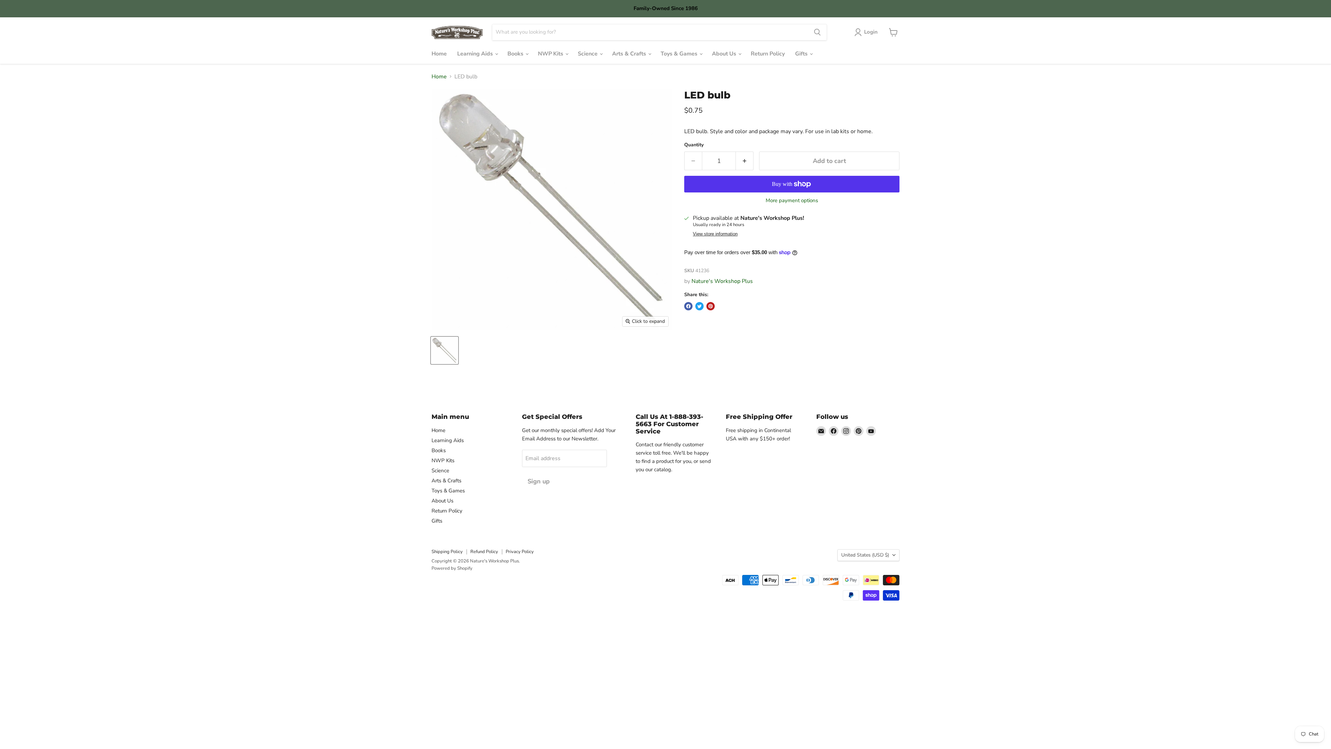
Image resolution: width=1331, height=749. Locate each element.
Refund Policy (484, 552)
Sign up (539, 481)
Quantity (694, 145)
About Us (725, 54)
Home (439, 54)
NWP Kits (551, 54)
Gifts (802, 54)
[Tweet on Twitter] (699, 306)
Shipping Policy (447, 552)
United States (865, 555)
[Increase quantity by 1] (745, 161)
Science (588, 54)
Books (516, 54)
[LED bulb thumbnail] (444, 350)
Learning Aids (475, 54)
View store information (715, 234)
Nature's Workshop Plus (722, 281)
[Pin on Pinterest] (710, 306)
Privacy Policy (520, 552)
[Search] (817, 32)
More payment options (792, 201)
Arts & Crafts (629, 54)
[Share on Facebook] (688, 306)
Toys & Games (680, 54)
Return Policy (768, 54)
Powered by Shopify (452, 568)
